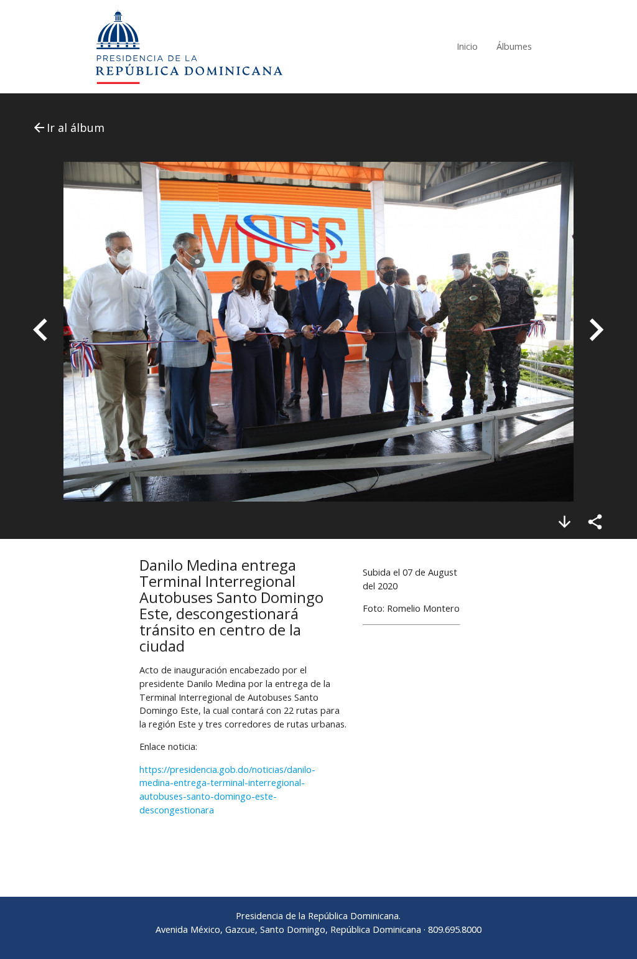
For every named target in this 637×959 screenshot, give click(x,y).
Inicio (467, 46)
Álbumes (514, 46)
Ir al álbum (68, 127)
